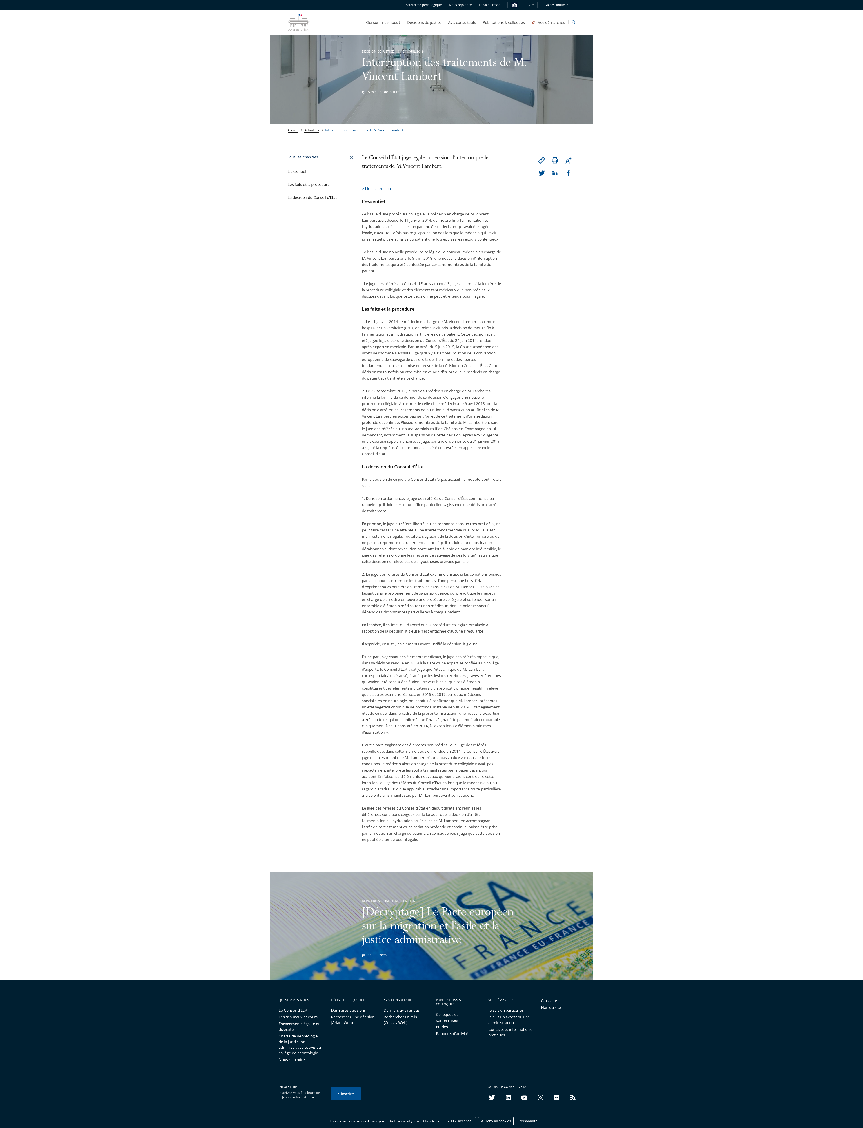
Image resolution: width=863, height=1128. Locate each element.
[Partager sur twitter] (541, 173)
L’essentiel (297, 171)
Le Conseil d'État (293, 1010)
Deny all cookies (497, 1121)
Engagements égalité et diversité (299, 1026)
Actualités (311, 130)
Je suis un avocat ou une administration (509, 1019)
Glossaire (549, 1000)
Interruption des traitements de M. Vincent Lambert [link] (364, 130)
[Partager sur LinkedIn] (554, 173)
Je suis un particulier (505, 1010)
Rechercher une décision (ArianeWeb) (352, 1019)
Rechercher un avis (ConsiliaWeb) (400, 1019)
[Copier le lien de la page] (541, 160)
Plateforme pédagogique (423, 5)
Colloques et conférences (447, 1017)
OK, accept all (461, 1121)
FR (528, 5)
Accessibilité (555, 5)
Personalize (528, 1121)
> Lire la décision (376, 188)
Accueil (293, 130)
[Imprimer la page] (554, 160)
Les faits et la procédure (309, 184)
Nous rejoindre (292, 1059)
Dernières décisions (348, 1010)
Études (442, 1026)
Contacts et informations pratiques (510, 1032)
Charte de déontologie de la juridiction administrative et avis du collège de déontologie (300, 1044)
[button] (383, 22)
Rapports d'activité (452, 1033)
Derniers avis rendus (402, 1010)
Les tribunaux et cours (298, 1017)
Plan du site (551, 1007)
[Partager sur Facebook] (568, 173)
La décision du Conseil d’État (312, 197)
